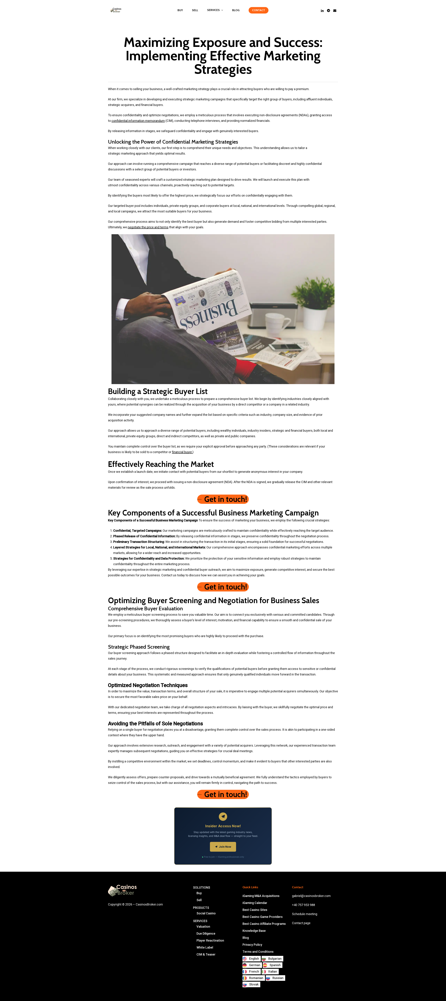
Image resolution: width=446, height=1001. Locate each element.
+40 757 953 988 (303, 905)
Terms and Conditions (258, 951)
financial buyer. (182, 452)
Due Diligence (206, 933)
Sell (199, 900)
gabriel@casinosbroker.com (311, 896)
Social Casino (206, 913)
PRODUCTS (201, 908)
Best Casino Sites (255, 910)
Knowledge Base (254, 931)
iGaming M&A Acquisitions (261, 896)
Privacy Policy (252, 944)
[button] (223, 499)
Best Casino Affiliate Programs (264, 924)
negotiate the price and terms (148, 227)
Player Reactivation (210, 940)
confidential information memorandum (138, 121)
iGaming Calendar (255, 903)
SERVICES (200, 921)
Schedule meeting (304, 914)
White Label (205, 947)
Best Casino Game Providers (263, 917)
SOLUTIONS (201, 887)
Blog (246, 937)
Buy (199, 893)
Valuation (203, 926)
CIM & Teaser (206, 954)
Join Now (225, 846)
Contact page (301, 923)
